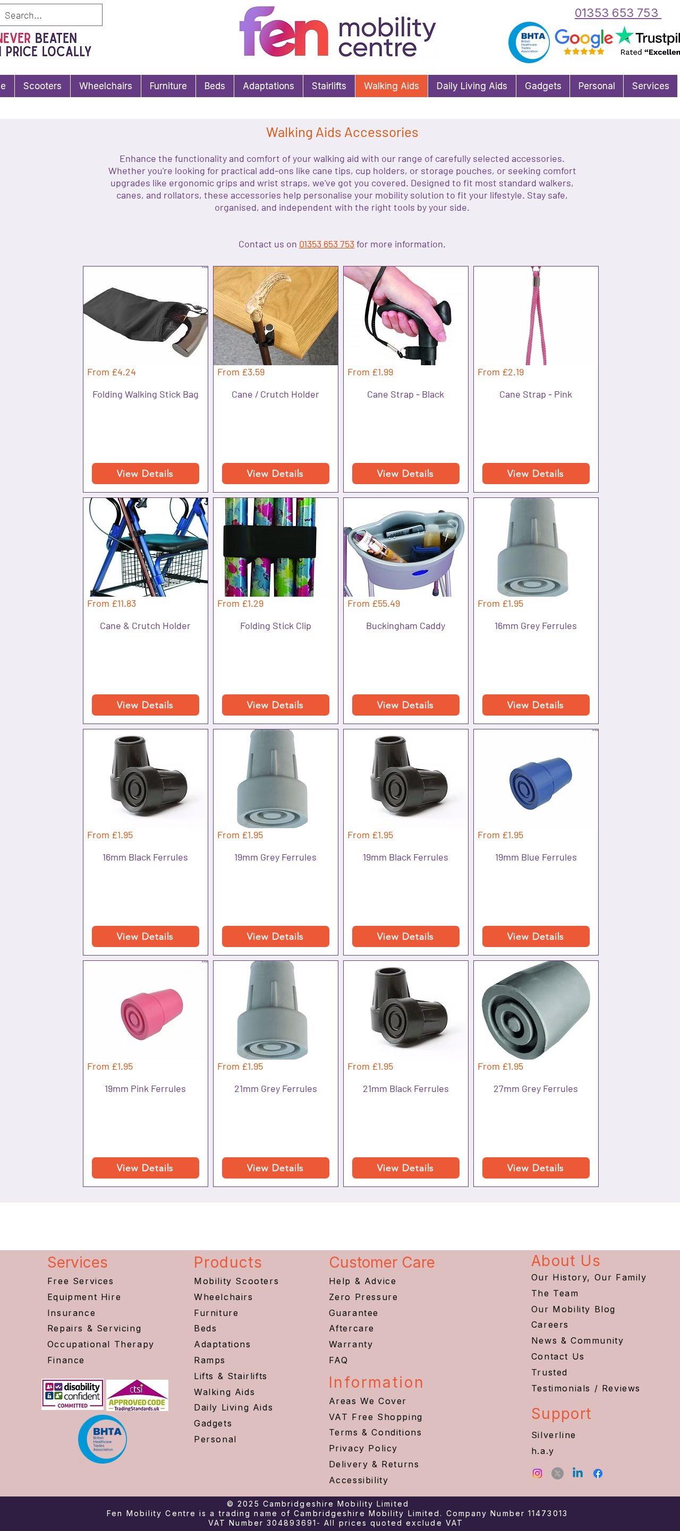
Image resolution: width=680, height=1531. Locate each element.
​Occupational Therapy (101, 1344)
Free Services (80, 1281)
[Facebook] (598, 1473)
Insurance (71, 1313)
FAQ (338, 1360)
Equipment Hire (84, 1297)
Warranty (351, 1344)
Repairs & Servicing (94, 1328)
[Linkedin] (578, 1473)
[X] (557, 1473)
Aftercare (352, 1328)
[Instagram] (537, 1473)
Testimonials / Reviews (586, 1388)
